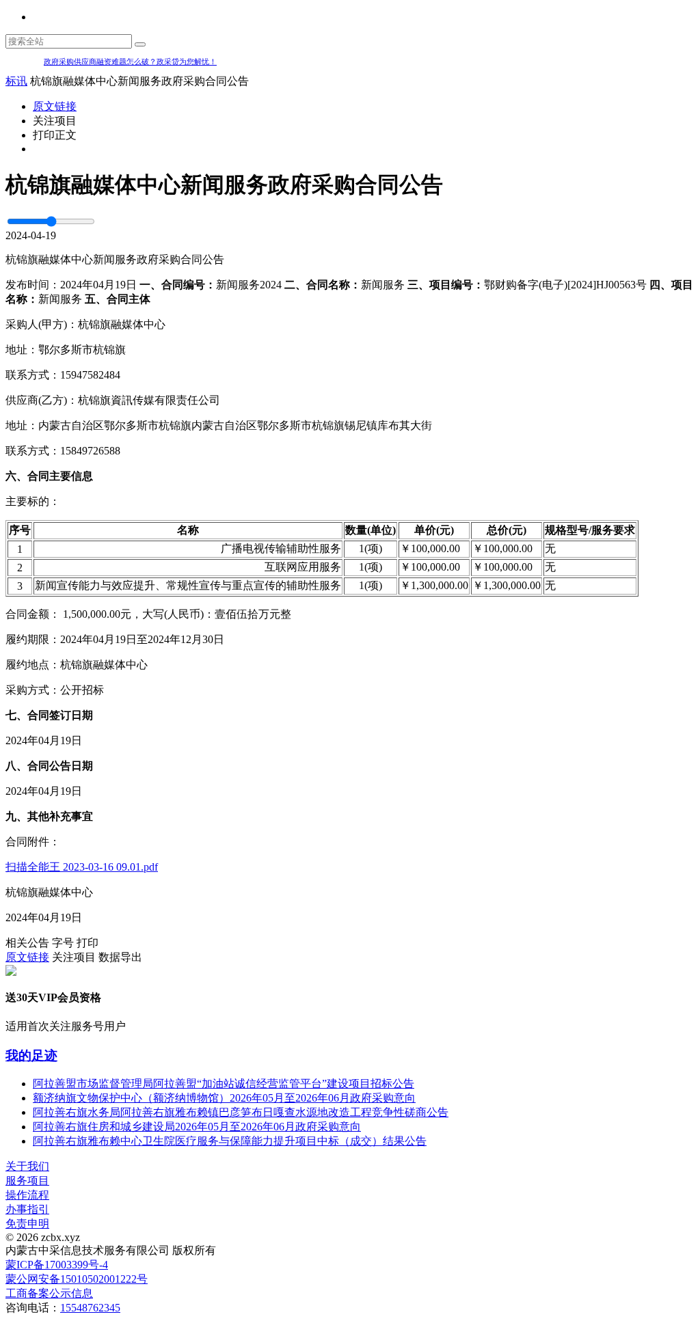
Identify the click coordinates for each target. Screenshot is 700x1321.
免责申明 (27, 1223)
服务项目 (27, 1180)
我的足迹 (31, 1055)
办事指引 (27, 1209)
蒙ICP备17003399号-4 (56, 1264)
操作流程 (27, 1195)
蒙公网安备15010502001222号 (76, 1279)
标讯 (16, 81)
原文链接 (55, 106)
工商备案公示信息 (49, 1293)
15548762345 (90, 1307)
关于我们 (27, 1166)
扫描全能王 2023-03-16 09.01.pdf (81, 867)
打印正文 (55, 135)
